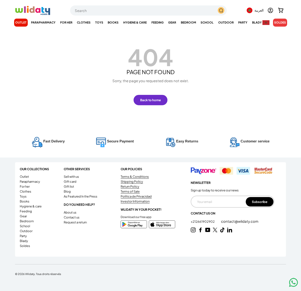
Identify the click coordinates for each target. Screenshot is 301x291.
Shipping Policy (132, 181)
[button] (281, 10)
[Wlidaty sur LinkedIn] (229, 230)
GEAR (172, 22)
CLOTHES (84, 22)
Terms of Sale (130, 191)
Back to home (150, 100)
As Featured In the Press (80, 196)
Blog (67, 191)
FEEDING (157, 22)
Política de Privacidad (136, 196)
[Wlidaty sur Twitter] (215, 230)
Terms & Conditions (135, 176)
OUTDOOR (226, 22)
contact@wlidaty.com (239, 221)
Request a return (75, 222)
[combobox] (148, 10)
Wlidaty (30, 273)
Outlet (21, 22)
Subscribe (259, 202)
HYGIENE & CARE (135, 22)
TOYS (99, 22)
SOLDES (280, 22)
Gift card (70, 181)
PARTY (242, 22)
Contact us (71, 217)
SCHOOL (207, 22)
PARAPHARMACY (43, 22)
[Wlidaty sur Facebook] (200, 230)
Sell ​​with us (71, 176)
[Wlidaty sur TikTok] (222, 230)
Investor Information (135, 201)
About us (70, 212)
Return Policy (130, 186)
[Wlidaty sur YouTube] (207, 230)
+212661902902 (203, 221)
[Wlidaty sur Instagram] (193, 230)
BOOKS (113, 22)
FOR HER (66, 22)
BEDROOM (188, 22)
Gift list (69, 186)
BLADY (257, 22)
